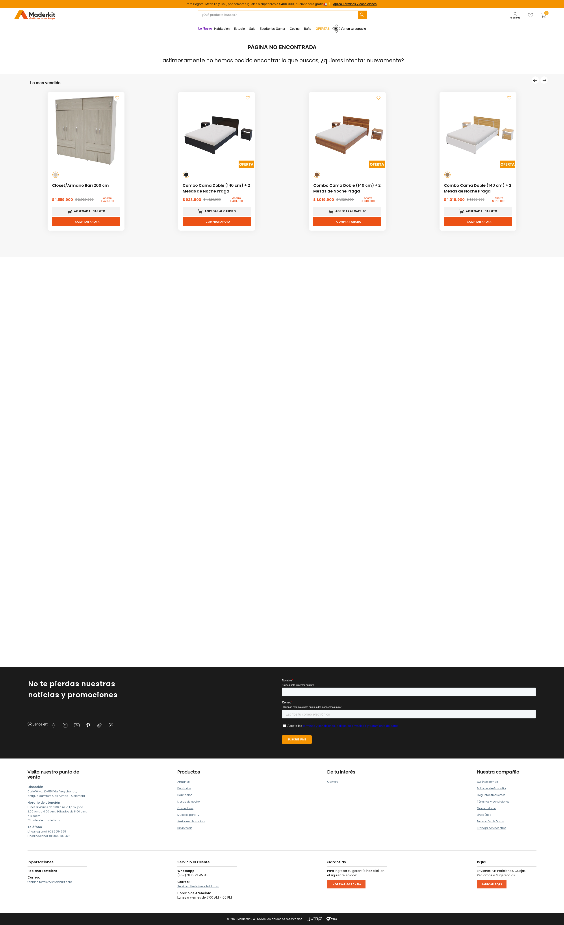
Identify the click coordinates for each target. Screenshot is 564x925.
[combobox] (282, 15)
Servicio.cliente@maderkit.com (198, 886)
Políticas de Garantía (491, 788)
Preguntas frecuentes (491, 795)
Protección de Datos (490, 821)
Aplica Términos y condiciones (355, 4)
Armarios (183, 782)
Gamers (332, 782)
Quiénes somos (487, 782)
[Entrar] (514, 15)
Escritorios (184, 788)
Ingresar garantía (346, 884)
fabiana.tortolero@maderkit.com (50, 882)
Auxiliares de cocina (191, 821)
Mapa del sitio (486, 808)
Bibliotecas (184, 828)
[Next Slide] (544, 80)
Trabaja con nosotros (491, 828)
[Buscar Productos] (362, 15)
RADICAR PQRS (491, 884)
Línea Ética (484, 815)
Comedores (185, 808)
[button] (55, 174)
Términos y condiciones (493, 801)
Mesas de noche (188, 801)
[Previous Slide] (535, 80)
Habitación (184, 795)
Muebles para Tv (188, 815)
